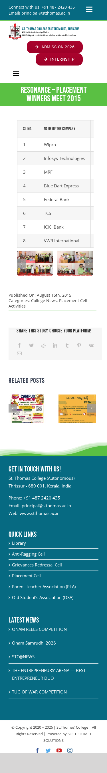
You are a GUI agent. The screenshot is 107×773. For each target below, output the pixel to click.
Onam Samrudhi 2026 (34, 643)
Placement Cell (26, 575)
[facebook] (37, 750)
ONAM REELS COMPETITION (39, 629)
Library (19, 543)
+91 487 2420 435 (41, 498)
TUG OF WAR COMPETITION (39, 692)
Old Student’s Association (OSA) (42, 597)
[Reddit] (43, 345)
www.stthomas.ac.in (40, 513)
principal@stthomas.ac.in (46, 505)
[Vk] (91, 345)
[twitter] (48, 750)
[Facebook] (19, 345)
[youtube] (59, 750)
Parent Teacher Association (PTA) (44, 586)
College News (44, 300)
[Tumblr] (67, 345)
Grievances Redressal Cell (37, 565)
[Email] (19, 353)
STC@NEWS (23, 656)
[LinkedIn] (55, 345)
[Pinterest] (79, 345)
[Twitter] (31, 345)
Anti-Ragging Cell (28, 554)
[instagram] (69, 750)
